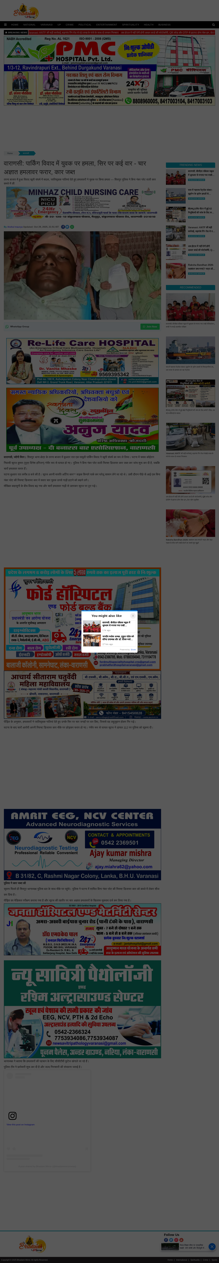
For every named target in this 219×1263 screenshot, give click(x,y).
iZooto (133, 650)
